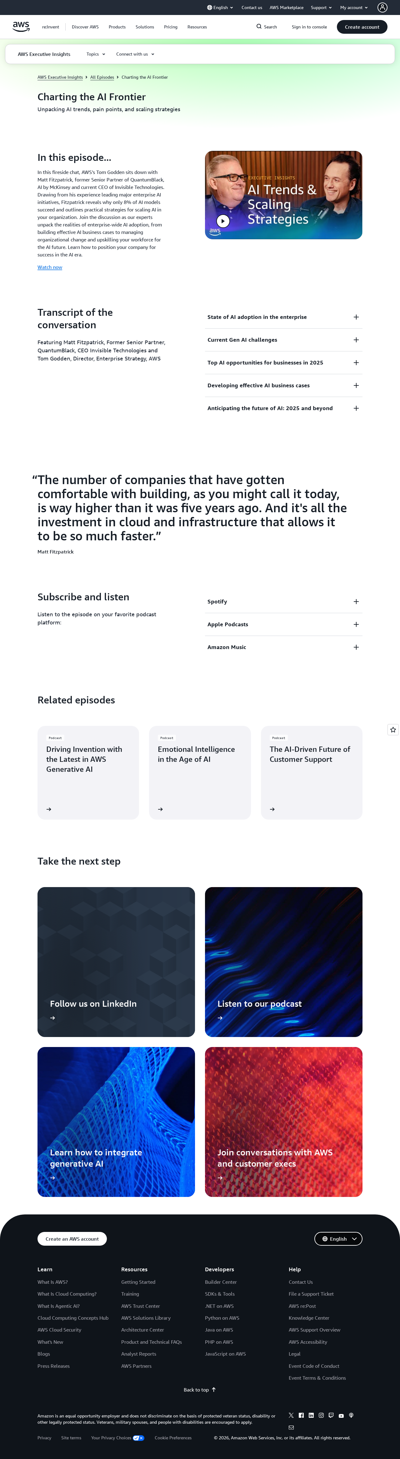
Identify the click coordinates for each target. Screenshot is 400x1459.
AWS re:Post (302, 1306)
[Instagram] (321, 1416)
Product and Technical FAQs (151, 1342)
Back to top (196, 1390)
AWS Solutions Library (146, 1318)
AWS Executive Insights (60, 77)
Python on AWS (222, 1318)
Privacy (44, 1437)
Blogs (44, 1354)
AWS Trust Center (140, 1306)
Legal (295, 1354)
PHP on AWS (219, 1342)
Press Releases (54, 1366)
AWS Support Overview (314, 1330)
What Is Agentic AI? (59, 1306)
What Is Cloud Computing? (67, 1294)
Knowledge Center (309, 1318)
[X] (291, 1416)
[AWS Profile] (383, 7)
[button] (85, 26)
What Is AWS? (53, 1282)
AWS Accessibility (308, 1342)
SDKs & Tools (220, 1294)
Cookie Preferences (173, 1437)
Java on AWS (219, 1330)
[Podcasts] (351, 1416)
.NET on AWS (219, 1306)
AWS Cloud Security (59, 1330)
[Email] (291, 1428)
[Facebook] (301, 1416)
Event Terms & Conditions (317, 1378)
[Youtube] (341, 1416)
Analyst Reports (138, 1354)
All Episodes (102, 77)
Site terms (71, 1437)
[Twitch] (331, 1416)
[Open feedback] (393, 729)
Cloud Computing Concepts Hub (73, 1318)
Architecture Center (142, 1330)
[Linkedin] (311, 1416)
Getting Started (138, 1282)
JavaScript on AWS (225, 1354)
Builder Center (221, 1282)
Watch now (50, 267)
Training (130, 1294)
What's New (50, 1342)
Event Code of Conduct (314, 1366)
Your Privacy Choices (111, 1437)
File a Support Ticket (311, 1294)
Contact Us (301, 1282)
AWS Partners (136, 1366)
